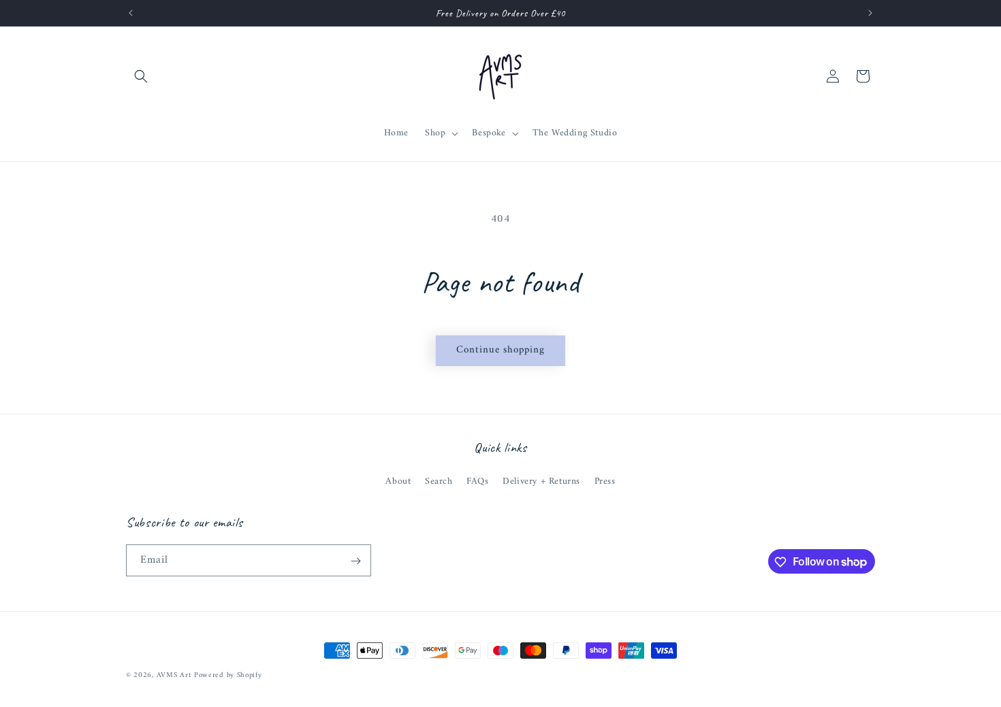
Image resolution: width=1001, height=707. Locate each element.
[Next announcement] (870, 13)
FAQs (477, 481)
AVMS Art (174, 675)
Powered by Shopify (228, 675)
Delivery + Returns (541, 481)
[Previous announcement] (131, 13)
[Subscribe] (355, 561)
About (398, 481)
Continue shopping (500, 350)
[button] (141, 76)
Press (605, 481)
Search (439, 481)
